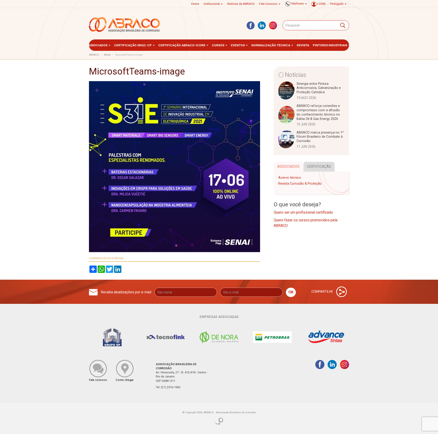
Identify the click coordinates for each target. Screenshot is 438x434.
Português (337, 3)
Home (195, 3)
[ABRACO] (124, 25)
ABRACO (94, 54)
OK (290, 292)
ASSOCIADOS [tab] (288, 166)
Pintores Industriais (330, 45)
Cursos (218, 45)
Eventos (238, 45)
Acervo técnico (289, 178)
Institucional (212, 3)
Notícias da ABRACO (241, 3)
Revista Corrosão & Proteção (300, 184)
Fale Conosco (268, 3)
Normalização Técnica (271, 45)
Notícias (295, 74)
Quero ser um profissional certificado (303, 212)
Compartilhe (322, 291)
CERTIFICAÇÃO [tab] (319, 166)
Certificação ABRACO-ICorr (182, 45)
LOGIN (321, 3)
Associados (98, 45)
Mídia (107, 54)
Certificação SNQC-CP (133, 45)
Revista (303, 45)
